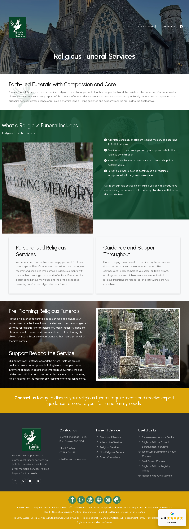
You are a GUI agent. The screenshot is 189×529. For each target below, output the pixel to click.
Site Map (140, 512)
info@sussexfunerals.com (74, 459)
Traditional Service (110, 437)
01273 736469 (67, 448)
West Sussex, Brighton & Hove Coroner (159, 454)
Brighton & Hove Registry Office (156, 468)
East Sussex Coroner (153, 461)
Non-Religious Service (112, 452)
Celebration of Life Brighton (97, 512)
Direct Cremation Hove (55, 507)
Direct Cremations (110, 457)
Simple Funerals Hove (123, 512)
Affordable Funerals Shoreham (84, 507)
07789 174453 (67, 452)
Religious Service (109, 447)
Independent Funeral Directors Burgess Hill (122, 507)
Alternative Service (111, 442)
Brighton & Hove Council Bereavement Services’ (155, 444)
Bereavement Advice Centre (158, 437)
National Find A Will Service (157, 475)
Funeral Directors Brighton (30, 507)
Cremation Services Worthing (66, 512)
